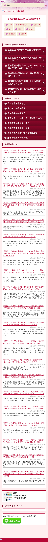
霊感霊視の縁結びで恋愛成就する (24, 18)
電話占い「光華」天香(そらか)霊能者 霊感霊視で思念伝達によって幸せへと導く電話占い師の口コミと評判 (23, 205)
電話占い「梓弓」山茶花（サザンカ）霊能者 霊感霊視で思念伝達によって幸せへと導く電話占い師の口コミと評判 (23, 253)
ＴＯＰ (46, 5)
